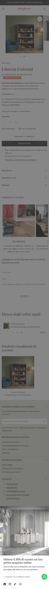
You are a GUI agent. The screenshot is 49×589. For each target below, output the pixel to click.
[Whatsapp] (20, 584)
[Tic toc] (15, 584)
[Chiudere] (46, 509)
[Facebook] (5, 584)
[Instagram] (10, 584)
